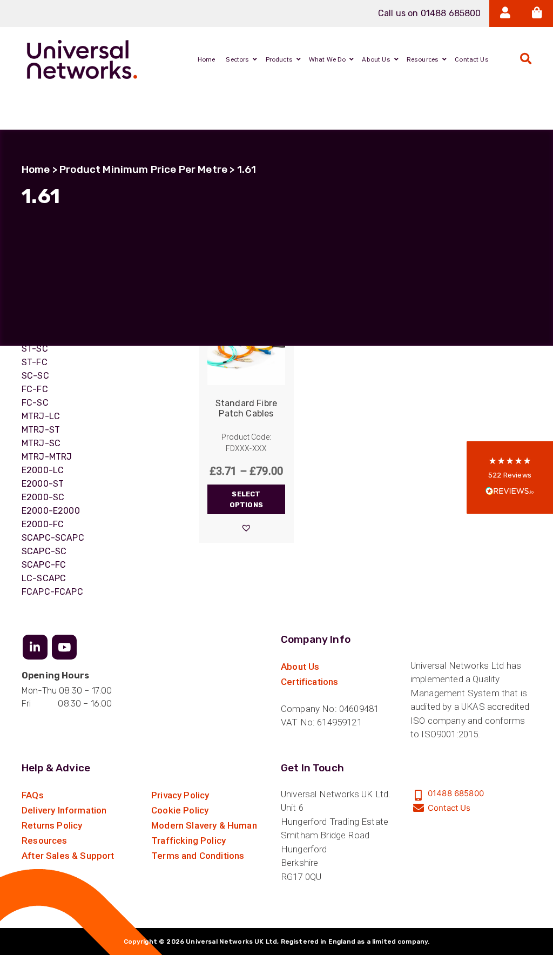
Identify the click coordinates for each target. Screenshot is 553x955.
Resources (45, 840)
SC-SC (35, 376)
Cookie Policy (179, 810)
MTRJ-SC (41, 443)
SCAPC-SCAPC (53, 538)
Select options (246, 499)
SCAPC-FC (44, 565)
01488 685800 (456, 793)
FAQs (33, 795)
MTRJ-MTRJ (47, 457)
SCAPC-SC (44, 551)
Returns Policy (52, 825)
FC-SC (35, 403)
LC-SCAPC (44, 578)
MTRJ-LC (41, 416)
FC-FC (35, 389)
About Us (300, 666)
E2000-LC (43, 470)
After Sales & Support (68, 855)
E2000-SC (43, 497)
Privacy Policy (180, 795)
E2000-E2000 (51, 511)
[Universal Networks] (82, 59)
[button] (246, 528)
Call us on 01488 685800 (429, 13)
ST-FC (35, 362)
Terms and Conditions (197, 855)
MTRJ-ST (41, 430)
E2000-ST (43, 484)
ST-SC (35, 349)
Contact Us (449, 808)
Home (36, 169)
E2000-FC (43, 524)
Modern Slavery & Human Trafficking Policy (204, 833)
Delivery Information (64, 810)
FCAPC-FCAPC (52, 592)
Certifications (309, 681)
